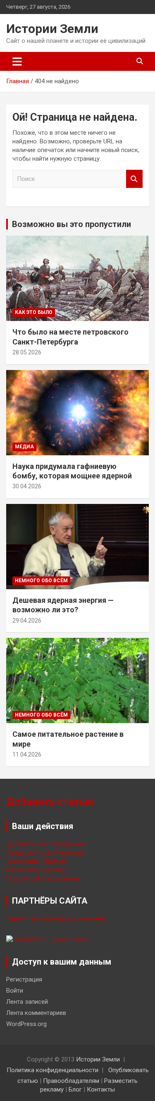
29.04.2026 (26, 620)
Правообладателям (71, 1081)
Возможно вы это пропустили (71, 224)
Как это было (33, 312)
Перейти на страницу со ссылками (55, 918)
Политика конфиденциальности (52, 1070)
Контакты (101, 1089)
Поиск (134, 179)
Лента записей (27, 1001)
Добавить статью (50, 802)
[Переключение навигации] (17, 61)
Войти (14, 990)
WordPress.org (26, 1024)
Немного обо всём (41, 580)
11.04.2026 (26, 754)
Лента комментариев (36, 1013)
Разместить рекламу (35, 870)
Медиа (24, 447)
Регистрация (24, 979)
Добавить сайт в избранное (46, 844)
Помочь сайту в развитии (42, 878)
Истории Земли (52, 28)
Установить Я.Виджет (37, 861)
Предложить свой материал (46, 852)
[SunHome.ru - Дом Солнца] (47, 939)
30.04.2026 (26, 486)
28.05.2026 (26, 352)
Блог (75, 1089)
